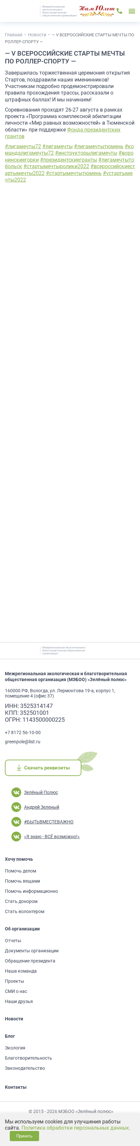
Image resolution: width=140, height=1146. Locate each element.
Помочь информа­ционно (31, 891)
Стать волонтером (24, 911)
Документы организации (32, 950)
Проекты (14, 981)
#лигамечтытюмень (98, 146)
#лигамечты (57, 146)
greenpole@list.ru (22, 741)
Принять (24, 1136)
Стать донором (21, 901)
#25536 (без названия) (97, 11)
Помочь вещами (22, 881)
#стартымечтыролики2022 (56, 166)
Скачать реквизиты (47, 768)
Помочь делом (20, 870)
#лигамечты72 (23, 146)
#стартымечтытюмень (74, 173)
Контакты (16, 1087)
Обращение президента (30, 960)
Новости (14, 1018)
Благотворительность (28, 1058)
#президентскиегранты (68, 160)
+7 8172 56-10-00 (23, 732)
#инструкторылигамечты (86, 153)
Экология (15, 1047)
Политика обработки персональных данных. (75, 1128)
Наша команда (21, 971)
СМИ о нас (16, 991)
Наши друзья (19, 1001)
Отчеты (13, 940)
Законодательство (25, 1068)
